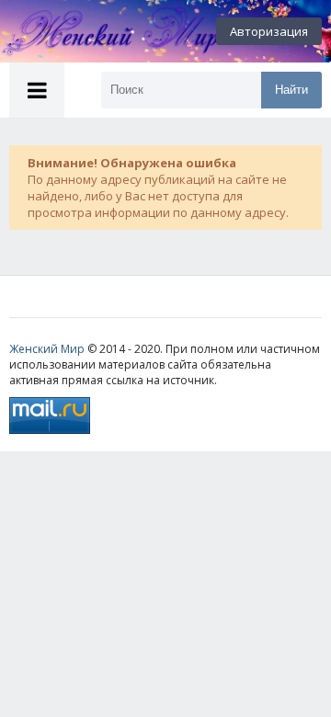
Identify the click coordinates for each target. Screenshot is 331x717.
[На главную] (101, 31)
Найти (291, 90)
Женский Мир (47, 349)
